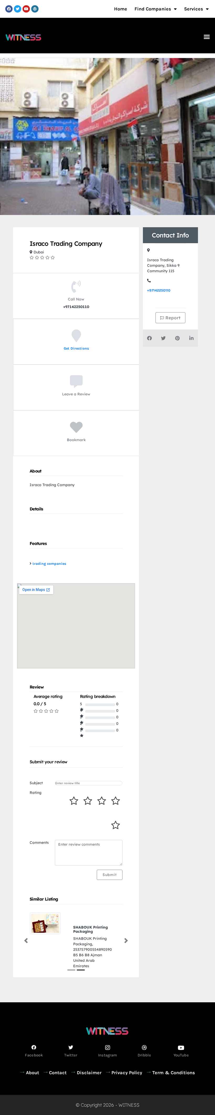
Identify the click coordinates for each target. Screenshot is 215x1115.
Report (172, 317)
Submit (110, 874)
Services (193, 9)
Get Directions (76, 348)
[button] (207, 37)
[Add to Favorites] (76, 431)
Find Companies (153, 9)
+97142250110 (158, 290)
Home (120, 9)
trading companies (49, 563)
